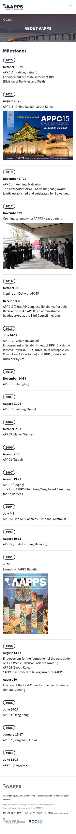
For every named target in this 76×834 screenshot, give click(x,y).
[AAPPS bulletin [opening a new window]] (14, 822)
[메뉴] (70, 6)
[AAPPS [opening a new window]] (36, 822)
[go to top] (70, 780)
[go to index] (13, 7)
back (9, 19)
